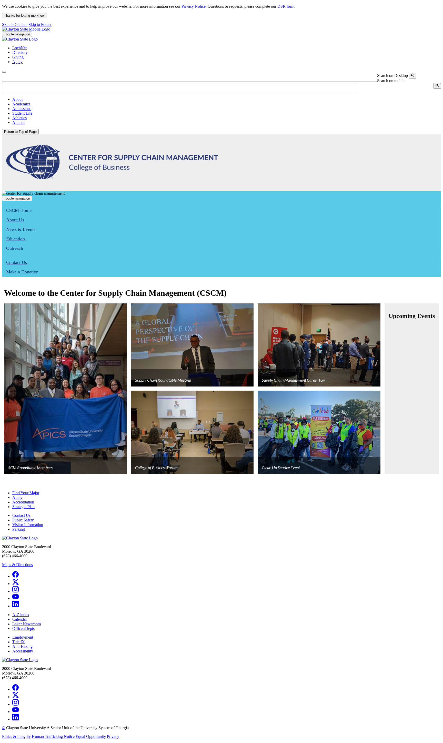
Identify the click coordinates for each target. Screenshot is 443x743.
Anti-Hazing (22, 646)
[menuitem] (226, 99)
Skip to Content (14, 24)
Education (15, 238)
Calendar (19, 619)
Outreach (14, 248)
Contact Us (16, 262)
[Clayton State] (26, 29)
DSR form (285, 6)
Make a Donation (22, 271)
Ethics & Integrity (16, 736)
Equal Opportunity (91, 736)
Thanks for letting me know (24, 15)
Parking (18, 529)
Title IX (18, 642)
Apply (17, 497)
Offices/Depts (23, 628)
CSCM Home (19, 210)
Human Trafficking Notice (53, 736)
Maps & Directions (17, 564)
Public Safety (23, 520)
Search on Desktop (392, 75)
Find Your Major (25, 493)
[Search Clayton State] (412, 75)
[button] (17, 99)
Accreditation (23, 502)
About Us (15, 219)
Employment (22, 637)
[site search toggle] (4, 72)
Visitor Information (27, 524)
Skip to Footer (40, 24)
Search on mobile (391, 80)
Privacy (113, 736)
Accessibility (22, 651)
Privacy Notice (194, 6)
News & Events (20, 229)
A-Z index (20, 614)
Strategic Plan (23, 506)
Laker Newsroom (26, 624)
